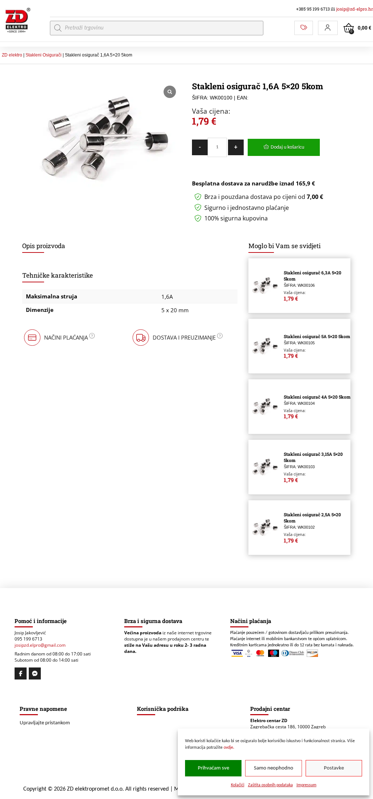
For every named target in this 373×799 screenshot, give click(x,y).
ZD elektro (12, 55)
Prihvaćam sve (213, 768)
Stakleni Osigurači (43, 55)
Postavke (334, 768)
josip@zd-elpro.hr (354, 9)
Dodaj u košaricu (287, 147)
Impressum (307, 785)
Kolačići (237, 785)
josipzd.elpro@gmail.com (40, 645)
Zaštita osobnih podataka (270, 785)
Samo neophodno (273, 768)
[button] (328, 28)
